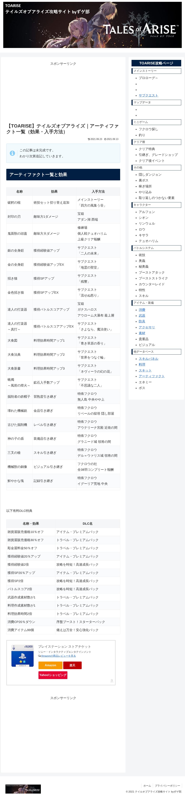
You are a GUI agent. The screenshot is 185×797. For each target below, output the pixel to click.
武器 (142, 315)
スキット (145, 370)
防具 (142, 321)
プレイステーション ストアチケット (64, 646)
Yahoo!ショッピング (52, 675)
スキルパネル (148, 359)
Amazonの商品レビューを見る (58, 655)
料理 (142, 364)
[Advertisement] (36, 92)
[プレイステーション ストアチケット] (22, 656)
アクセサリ (147, 327)
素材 (142, 333)
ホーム (147, 785)
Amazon (50, 665)
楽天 (72, 665)
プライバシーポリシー (167, 785)
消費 (142, 310)
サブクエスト (148, 95)
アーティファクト (152, 376)
